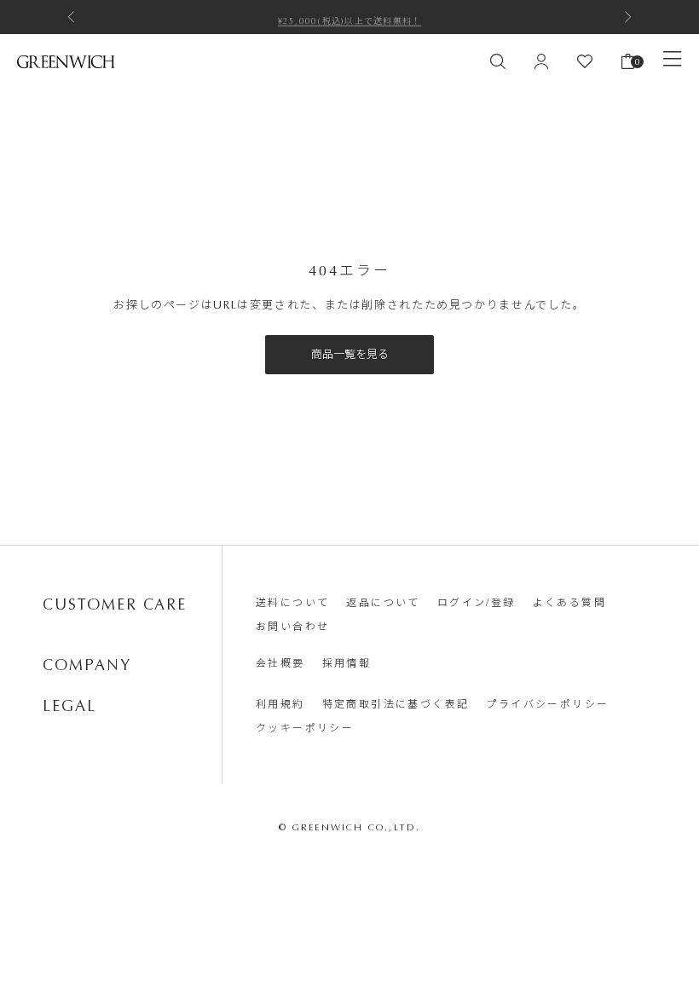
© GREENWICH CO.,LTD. (350, 827)
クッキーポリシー (305, 728)
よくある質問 (569, 603)
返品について (382, 603)
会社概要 (280, 663)
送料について (292, 603)
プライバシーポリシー (547, 704)
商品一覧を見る (350, 354)
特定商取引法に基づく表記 (396, 704)
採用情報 (347, 663)
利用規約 (280, 704)
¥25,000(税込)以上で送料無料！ (350, 17)
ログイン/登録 (476, 603)
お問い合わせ (292, 627)
